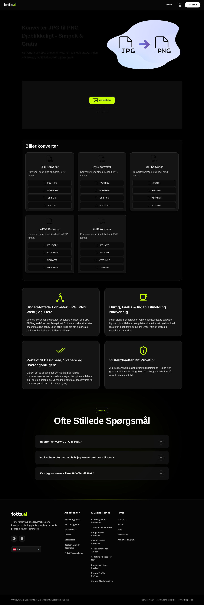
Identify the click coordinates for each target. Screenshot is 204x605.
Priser (169, 4)
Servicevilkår (148, 600)
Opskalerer (70, 540)
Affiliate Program (126, 540)
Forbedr (68, 535)
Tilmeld (192, 5)
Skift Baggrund (72, 524)
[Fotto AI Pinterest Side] (14, 539)
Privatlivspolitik (186, 600)
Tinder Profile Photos (101, 527)
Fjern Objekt (71, 529)
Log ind (179, 5)
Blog (120, 529)
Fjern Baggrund (72, 519)
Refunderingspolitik (166, 600)
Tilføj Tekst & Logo (74, 553)
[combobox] (26, 549)
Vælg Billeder (105, 100)
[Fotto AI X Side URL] (22, 539)
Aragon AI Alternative (102, 581)
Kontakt (122, 519)
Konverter (123, 535)
